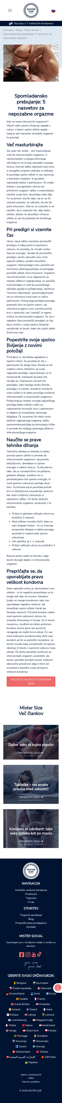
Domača (8, 30)
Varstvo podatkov (31, 1081)
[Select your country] (53, 10)
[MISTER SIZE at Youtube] (34, 954)
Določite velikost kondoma (31, 890)
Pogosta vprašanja (31, 915)
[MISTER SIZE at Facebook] (21, 954)
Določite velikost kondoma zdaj (31, 681)
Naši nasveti (31, 30)
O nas (31, 902)
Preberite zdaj (30, 753)
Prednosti (31, 894)
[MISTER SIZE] (31, 870)
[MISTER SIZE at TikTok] (39, 954)
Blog (18, 30)
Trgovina (31, 898)
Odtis (31, 1078)
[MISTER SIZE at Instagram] (27, 954)
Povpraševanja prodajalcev (31, 923)
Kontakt (31, 927)
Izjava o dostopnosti (31, 1074)
